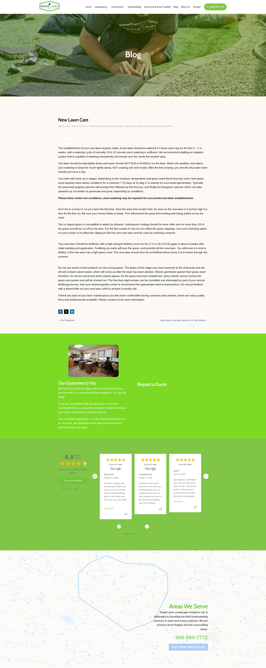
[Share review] (125, 515)
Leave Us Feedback (73, 480)
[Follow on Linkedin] (72, 311)
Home (88, 7)
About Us (185, 7)
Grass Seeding (79, 126)
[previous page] (95, 476)
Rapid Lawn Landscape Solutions (154, 126)
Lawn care (129, 126)
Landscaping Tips (113, 126)
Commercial (117, 7)
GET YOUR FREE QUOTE (188, 647)
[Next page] (147, 526)
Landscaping (100, 7)
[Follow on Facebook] (60, 311)
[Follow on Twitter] (66, 311)
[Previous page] (119, 526)
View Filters (73, 489)
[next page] (206, 476)
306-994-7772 (217, 7)
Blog (176, 7)
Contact (196, 7)
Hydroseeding (134, 7)
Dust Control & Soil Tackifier (157, 7)
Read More (109, 508)
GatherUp (138, 534)
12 (140, 527)
